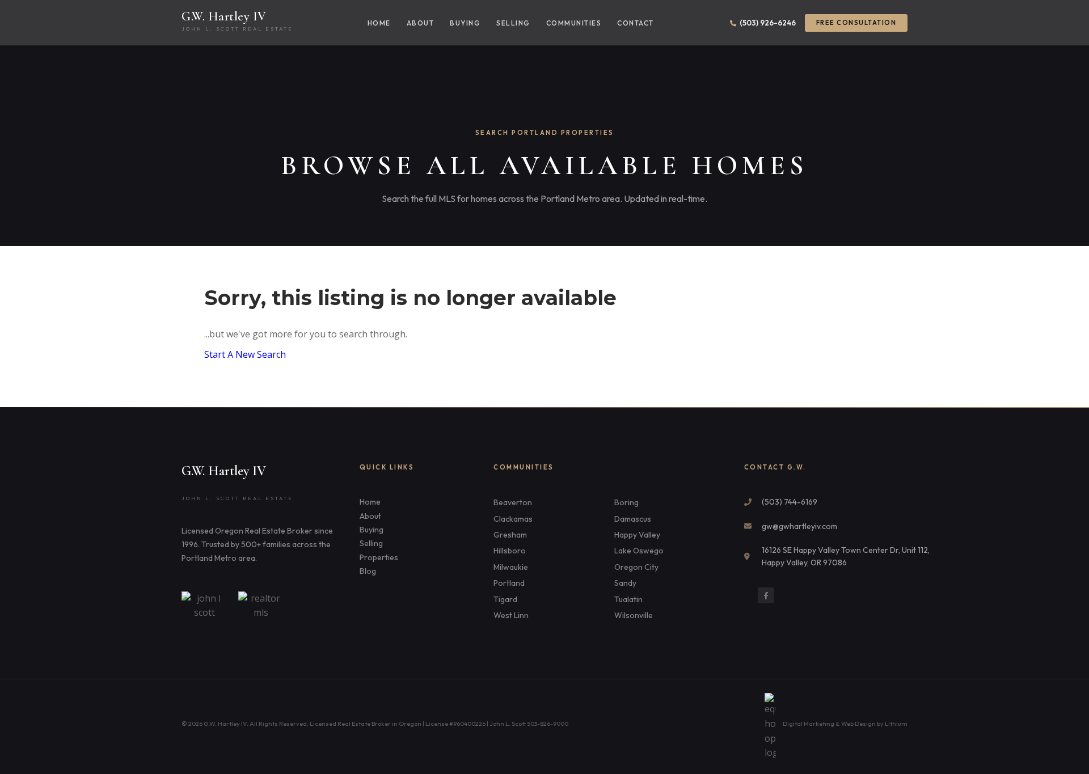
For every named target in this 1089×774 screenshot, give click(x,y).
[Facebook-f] (766, 595)
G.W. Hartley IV (224, 16)
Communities (574, 23)
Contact (635, 23)
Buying (465, 23)
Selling (513, 23)
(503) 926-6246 (768, 22)
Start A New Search (245, 354)
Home (379, 23)
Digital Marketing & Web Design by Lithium (845, 724)
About (420, 23)
